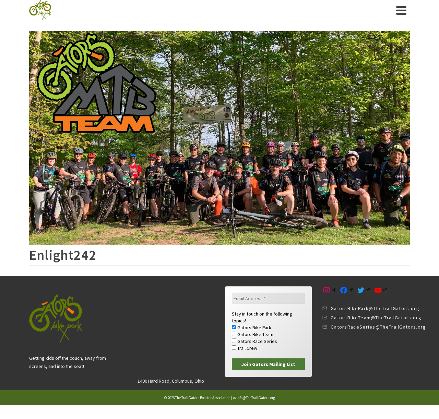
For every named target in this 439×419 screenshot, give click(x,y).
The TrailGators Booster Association (202, 397)
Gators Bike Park (253, 327)
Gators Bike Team (254, 334)
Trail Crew (246, 348)
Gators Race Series (256, 341)
